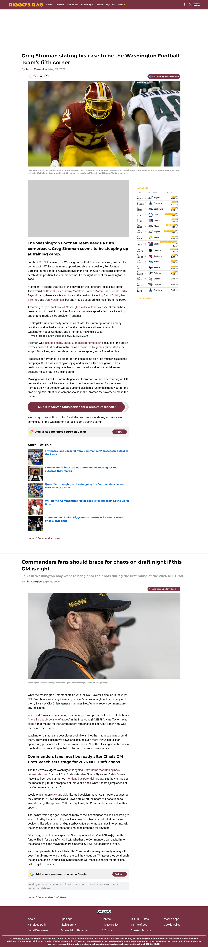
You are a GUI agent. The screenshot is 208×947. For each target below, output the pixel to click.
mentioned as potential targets (84, 778)
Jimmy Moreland (74, 291)
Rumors (60, 4)
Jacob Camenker (36, 69)
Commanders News (49, 538)
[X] (190, 4)
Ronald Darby (119, 291)
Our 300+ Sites (140, 919)
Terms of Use (139, 924)
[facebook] (184, 4)
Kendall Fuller (54, 291)
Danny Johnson (54, 299)
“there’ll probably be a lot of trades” (49, 719)
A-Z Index (107, 930)
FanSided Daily (37, 924)
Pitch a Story (68, 924)
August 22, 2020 (78, 335)
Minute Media (23, 938)
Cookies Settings (141, 930)
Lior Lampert (34, 581)
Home (31, 538)
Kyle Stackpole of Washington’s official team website (76, 307)
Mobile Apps (171, 919)
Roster (99, 4)
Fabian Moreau (95, 291)
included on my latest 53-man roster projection (73, 342)
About (31, 919)
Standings (87, 4)
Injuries (110, 4)
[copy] (46, 76)
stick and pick (59, 794)
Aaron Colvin (111, 295)
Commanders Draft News (52, 897)
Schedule (72, 4)
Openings (66, 919)
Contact (106, 919)
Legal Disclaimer (38, 930)
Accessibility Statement (75, 930)
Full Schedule (145, 298)
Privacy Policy (110, 924)
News (49, 4)
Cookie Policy (172, 924)
